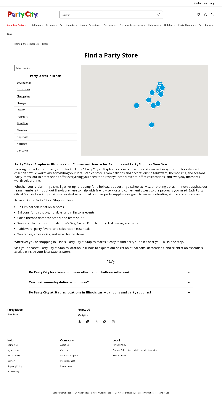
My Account (13, 350)
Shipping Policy (15, 366)
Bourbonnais (24, 82)
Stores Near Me (31, 43)
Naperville (22, 137)
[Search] (159, 14)
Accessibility (13, 371)
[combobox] (111, 15)
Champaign (23, 96)
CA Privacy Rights (82, 393)
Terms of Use (119, 355)
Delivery (11, 360)
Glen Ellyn (22, 123)
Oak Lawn (22, 150)
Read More (13, 314)
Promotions (66, 366)
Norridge (22, 143)
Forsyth (21, 110)
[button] (37, 25)
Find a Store (200, 3)
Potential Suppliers (69, 355)
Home (17, 43)
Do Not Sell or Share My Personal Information (135, 350)
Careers (64, 350)
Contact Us (13, 344)
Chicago (21, 103)
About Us (64, 344)
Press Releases (67, 360)
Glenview (22, 130)
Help (212, 3)
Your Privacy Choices (62, 393)
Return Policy (14, 355)
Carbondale (23, 89)
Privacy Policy (119, 344)
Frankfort (22, 116)
